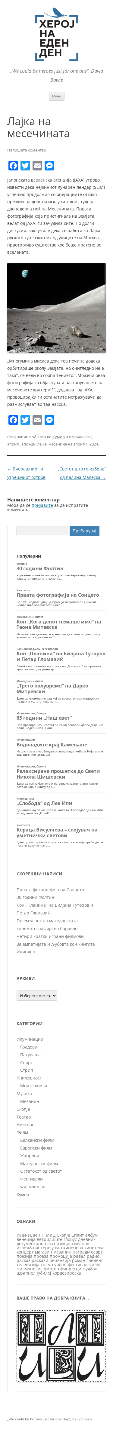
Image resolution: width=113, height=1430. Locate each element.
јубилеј (44, 1273)
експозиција (60, 1243)
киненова (73, 1248)
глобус (70, 1239)
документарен (31, 1243)
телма (47, 1264)
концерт (25, 1252)
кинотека (93, 1248)
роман (78, 1260)
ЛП (42, 1235)
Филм (22, 1132)
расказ (23, 1260)
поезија (25, 1256)
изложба (25, 1248)
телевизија (28, 1264)
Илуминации (30, 1039)
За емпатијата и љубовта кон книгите (56, 944)
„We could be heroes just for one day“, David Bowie (50, 1419)
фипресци (70, 1269)
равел (79, 1256)
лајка (42, 444)
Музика (24, 1093)
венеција (26, 1239)
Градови (28, 1047)
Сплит (77, 1235)
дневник (87, 1239)
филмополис (29, 1269)
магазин (43, 1252)
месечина (58, 444)
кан (58, 1248)
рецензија (60, 1260)
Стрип (26, 1070)
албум (91, 1235)
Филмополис (33, 1187)
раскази (40, 1260)
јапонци (28, 444)
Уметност (26, 1124)
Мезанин (29, 1101)
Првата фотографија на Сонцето (50, 890)
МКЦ (50, 1235)
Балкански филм (37, 1140)
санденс (94, 1260)
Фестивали (31, 1179)
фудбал (90, 1269)
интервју (44, 1248)
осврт (97, 1252)
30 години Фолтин (35, 897)
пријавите (42, 505)
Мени (56, 96)
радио (93, 1256)
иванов (81, 1243)
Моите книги (33, 1086)
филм (94, 1264)
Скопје (23, 1109)
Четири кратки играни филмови (50, 936)
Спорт (26, 1062)
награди (81, 1252)
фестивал (77, 1264)
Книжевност (29, 1078)
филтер (51, 1269)
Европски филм (36, 1148)
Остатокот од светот (41, 1171)
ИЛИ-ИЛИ (27, 1235)
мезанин (62, 1252)
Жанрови (29, 1156)
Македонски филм (39, 1163)
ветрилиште (49, 1239)
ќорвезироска (66, 1273)
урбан (60, 1264)
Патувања (30, 1055)
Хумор (58, 436)
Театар (24, 1117)
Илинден (26, 951)
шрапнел (26, 1273)
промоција (61, 1256)
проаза (41, 1256)
